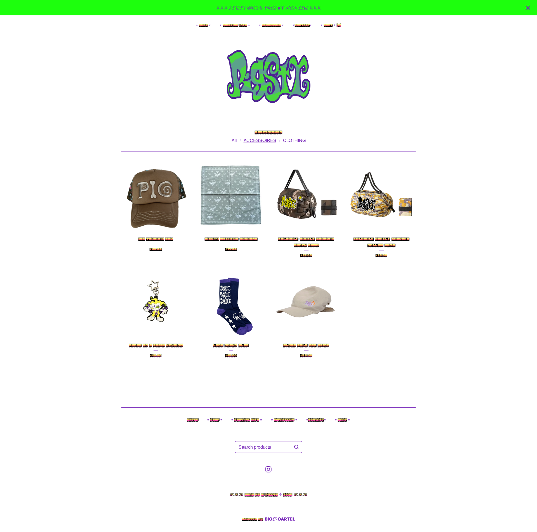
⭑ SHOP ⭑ (203, 25)
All (234, 140)
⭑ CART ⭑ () (331, 25)
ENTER (192, 419)
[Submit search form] (296, 447)
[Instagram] (268, 469)
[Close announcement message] (528, 7)
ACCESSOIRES (260, 140)
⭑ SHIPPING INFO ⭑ (235, 25)
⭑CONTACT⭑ (302, 25)
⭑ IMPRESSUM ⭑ (271, 25)
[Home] (269, 76)
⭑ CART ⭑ (342, 419)
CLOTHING (294, 140)
